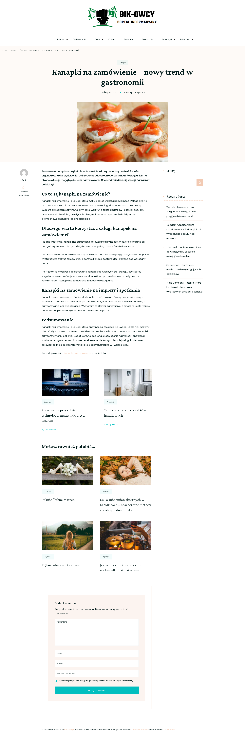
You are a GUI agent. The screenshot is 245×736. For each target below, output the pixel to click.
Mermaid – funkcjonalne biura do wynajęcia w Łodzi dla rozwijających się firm (183, 251)
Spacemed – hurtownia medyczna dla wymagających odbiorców (183, 269)
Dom (97, 39)
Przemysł (166, 39)
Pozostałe (147, 39)
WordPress (170, 730)
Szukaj (170, 171)
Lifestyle (185, 39)
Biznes (60, 39)
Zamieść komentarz (25, 193)
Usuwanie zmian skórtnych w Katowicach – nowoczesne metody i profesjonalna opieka (125, 505)
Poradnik (128, 39)
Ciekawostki (79, 39)
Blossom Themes (141, 730)
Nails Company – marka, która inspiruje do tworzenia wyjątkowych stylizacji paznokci (184, 287)
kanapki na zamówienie (77, 353)
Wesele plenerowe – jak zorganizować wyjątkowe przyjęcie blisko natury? (181, 211)
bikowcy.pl (69, 730)
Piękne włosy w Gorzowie (61, 565)
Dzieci (111, 39)
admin (23, 180)
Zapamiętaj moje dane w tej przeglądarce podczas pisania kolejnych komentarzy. (95, 681)
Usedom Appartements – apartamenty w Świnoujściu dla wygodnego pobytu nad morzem (184, 232)
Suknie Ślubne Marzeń (58, 500)
